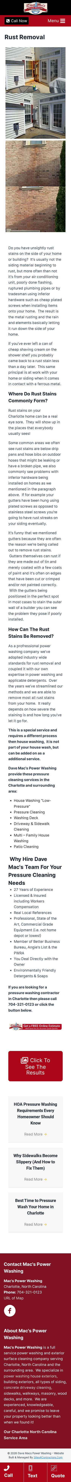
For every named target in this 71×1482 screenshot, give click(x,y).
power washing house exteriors (30, 1376)
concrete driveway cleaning (27, 1387)
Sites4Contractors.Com (48, 1457)
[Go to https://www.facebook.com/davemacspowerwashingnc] (10, 1311)
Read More (35, 1134)
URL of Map (14, 1298)
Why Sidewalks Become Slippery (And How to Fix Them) (35, 1162)
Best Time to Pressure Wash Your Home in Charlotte (35, 1206)
